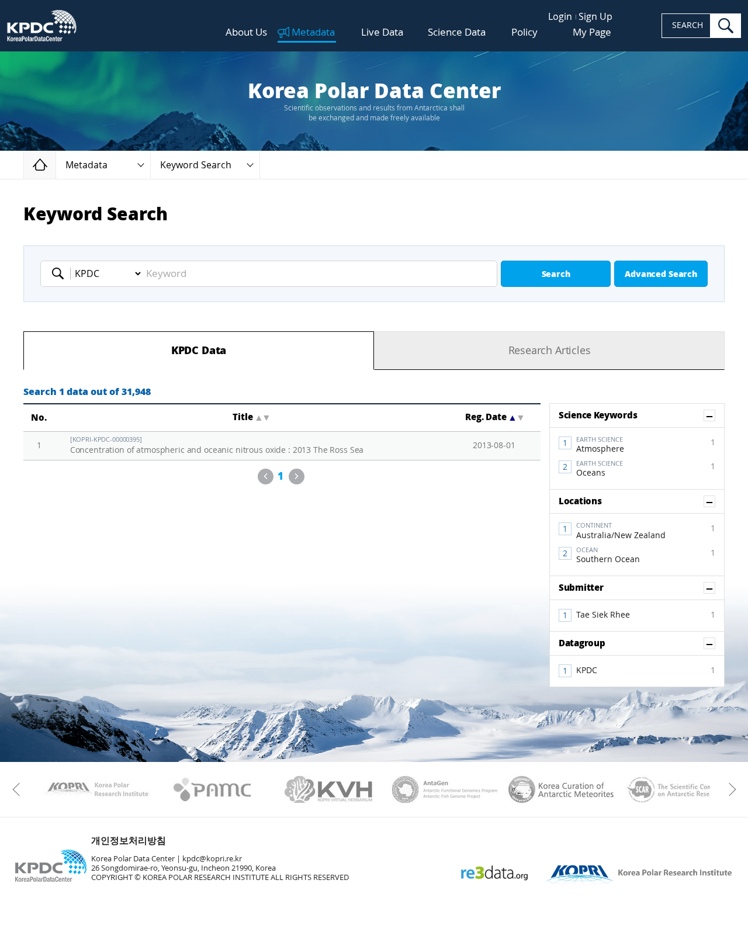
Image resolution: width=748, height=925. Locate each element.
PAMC (212, 789)
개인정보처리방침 (128, 840)
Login (560, 16)
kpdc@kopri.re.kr (212, 858)
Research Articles (549, 350)
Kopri (96, 789)
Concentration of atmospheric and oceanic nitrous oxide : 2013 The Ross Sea (217, 445)
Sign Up (595, 16)
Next (296, 476)
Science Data (457, 32)
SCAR (677, 789)
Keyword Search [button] (195, 165)
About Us (246, 32)
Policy (524, 32)
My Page (592, 32)
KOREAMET (561, 789)
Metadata (313, 32)
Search (556, 274)
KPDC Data (198, 350)
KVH (329, 789)
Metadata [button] (86, 165)
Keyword (61, 273)
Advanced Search (661, 274)
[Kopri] (96, 789)
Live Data (382, 32)
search (726, 25)
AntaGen (445, 789)
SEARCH (687, 25)
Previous (265, 476)
